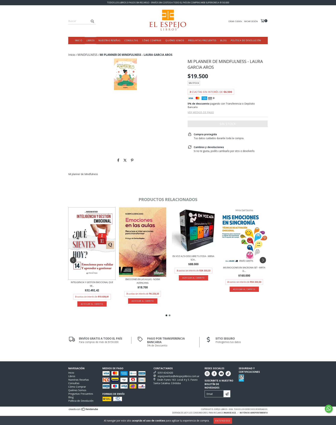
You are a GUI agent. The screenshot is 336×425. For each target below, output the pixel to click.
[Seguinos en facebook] (214, 373)
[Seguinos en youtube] (221, 373)
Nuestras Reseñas (109, 40)
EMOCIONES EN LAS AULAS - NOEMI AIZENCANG (142, 281)
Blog (223, 40)
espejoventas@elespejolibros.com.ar (178, 376)
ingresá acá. (230, 412)
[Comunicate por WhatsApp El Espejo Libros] (328, 409)
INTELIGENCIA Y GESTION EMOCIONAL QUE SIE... (92, 284)
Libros (90, 40)
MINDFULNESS (87, 54)
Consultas (131, 40)
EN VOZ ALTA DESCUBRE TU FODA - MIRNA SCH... (193, 258)
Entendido (222, 420)
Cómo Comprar (151, 40)
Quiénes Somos (174, 40)
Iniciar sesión (251, 21)
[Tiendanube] (83, 410)
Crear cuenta (235, 21)
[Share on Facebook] (118, 160)
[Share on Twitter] (125, 160)
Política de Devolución (246, 40)
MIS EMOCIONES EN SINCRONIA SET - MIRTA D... (244, 269)
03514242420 (165, 372)
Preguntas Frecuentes (202, 40)
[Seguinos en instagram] (207, 373)
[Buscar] (92, 21)
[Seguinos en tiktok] (228, 373)
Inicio (78, 40)
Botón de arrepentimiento (254, 412)
